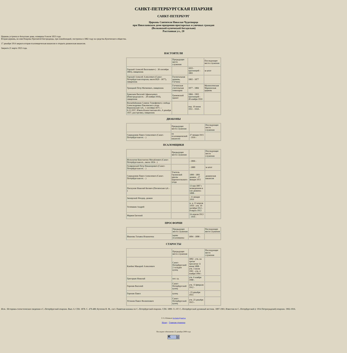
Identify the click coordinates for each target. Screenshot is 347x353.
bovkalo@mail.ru (179, 318)
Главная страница (177, 322)
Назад (164, 322)
